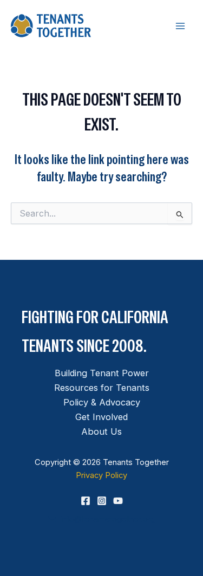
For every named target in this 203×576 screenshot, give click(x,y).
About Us (101, 431)
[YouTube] (118, 501)
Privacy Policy (101, 475)
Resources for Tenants (101, 387)
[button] (101, 519)
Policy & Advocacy (101, 402)
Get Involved (101, 416)
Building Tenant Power (102, 373)
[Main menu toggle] (180, 26)
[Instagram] (102, 501)
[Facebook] (85, 501)
